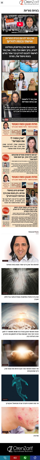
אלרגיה (36, 436)
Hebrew (5, 260)
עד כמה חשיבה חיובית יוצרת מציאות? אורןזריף (22, 403)
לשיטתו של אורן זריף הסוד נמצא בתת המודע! (23, 264)
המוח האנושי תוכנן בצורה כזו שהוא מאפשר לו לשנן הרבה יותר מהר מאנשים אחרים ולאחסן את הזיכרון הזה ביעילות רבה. (20, 333)
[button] (1, 2)
